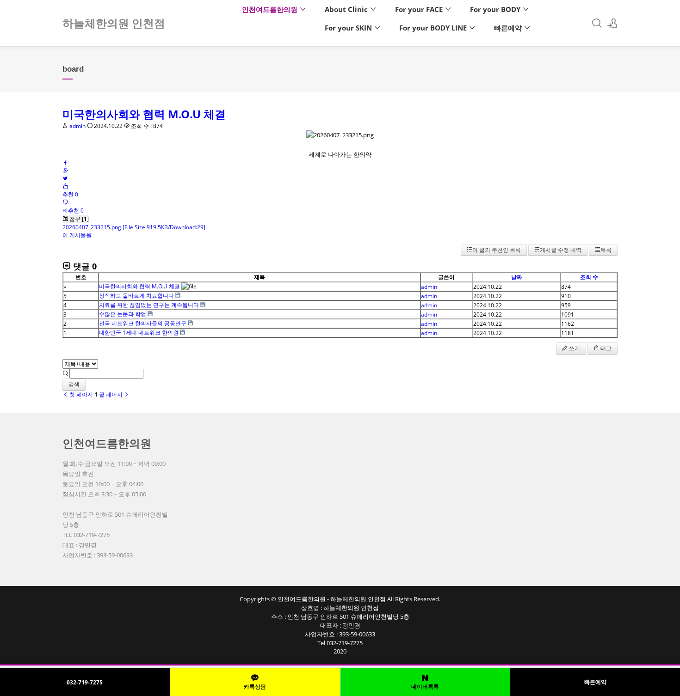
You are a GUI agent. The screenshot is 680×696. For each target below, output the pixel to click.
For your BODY (496, 9)
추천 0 (70, 194)
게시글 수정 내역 (560, 250)
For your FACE (420, 9)
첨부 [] (78, 219)
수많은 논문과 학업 (122, 314)
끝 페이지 (111, 394)
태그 (605, 348)
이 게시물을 (77, 235)
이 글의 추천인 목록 (496, 250)
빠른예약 (509, 27)
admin (77, 126)
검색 (74, 384)
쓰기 (574, 348)
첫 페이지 (80, 394)
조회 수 (589, 277)
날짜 (516, 277)
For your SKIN (349, 27)
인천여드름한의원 (270, 9)
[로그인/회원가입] (612, 23)
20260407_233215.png (133, 227)
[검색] (597, 23)
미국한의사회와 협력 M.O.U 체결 (144, 114)
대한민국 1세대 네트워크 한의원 (139, 332)
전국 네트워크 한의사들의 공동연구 (142, 323)
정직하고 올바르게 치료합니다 (136, 295)
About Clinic (347, 9)
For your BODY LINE (434, 27)
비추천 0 (73, 210)
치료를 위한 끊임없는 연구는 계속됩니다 (149, 305)
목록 (606, 250)
